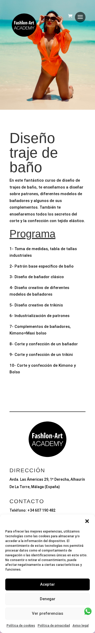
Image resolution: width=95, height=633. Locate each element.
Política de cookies (21, 625)
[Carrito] (71, 17)
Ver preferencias (47, 613)
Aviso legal (81, 625)
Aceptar (47, 584)
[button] (87, 521)
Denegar (47, 599)
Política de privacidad (54, 625)
